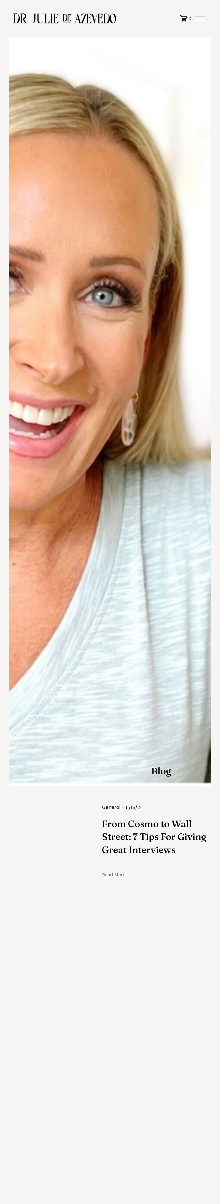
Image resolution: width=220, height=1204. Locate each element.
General (111, 807)
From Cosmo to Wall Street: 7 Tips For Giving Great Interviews (154, 836)
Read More (113, 874)
